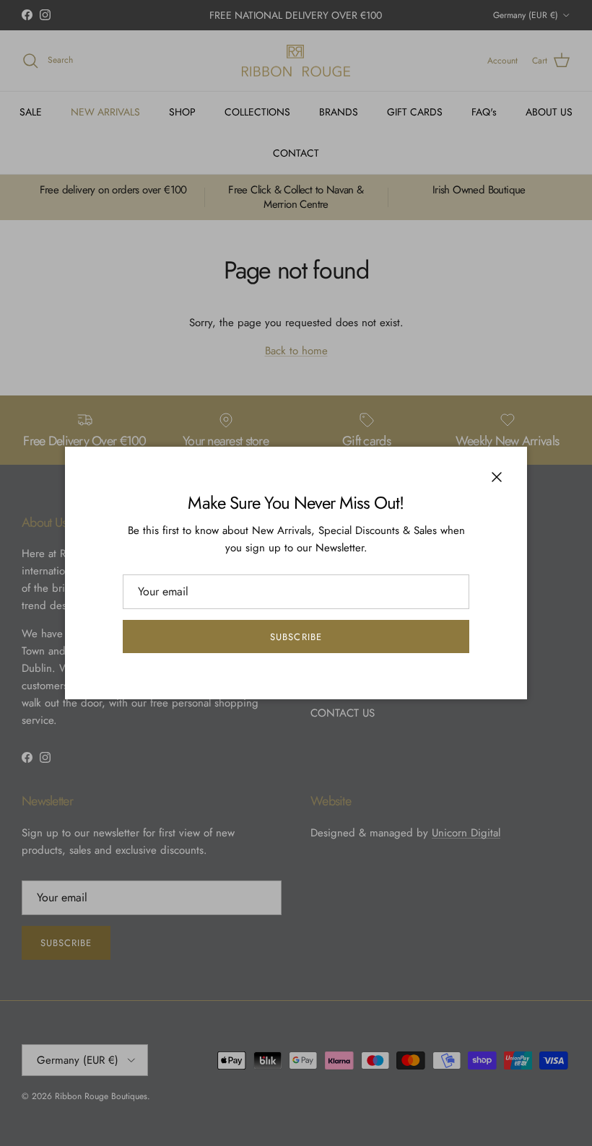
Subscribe (295, 637)
